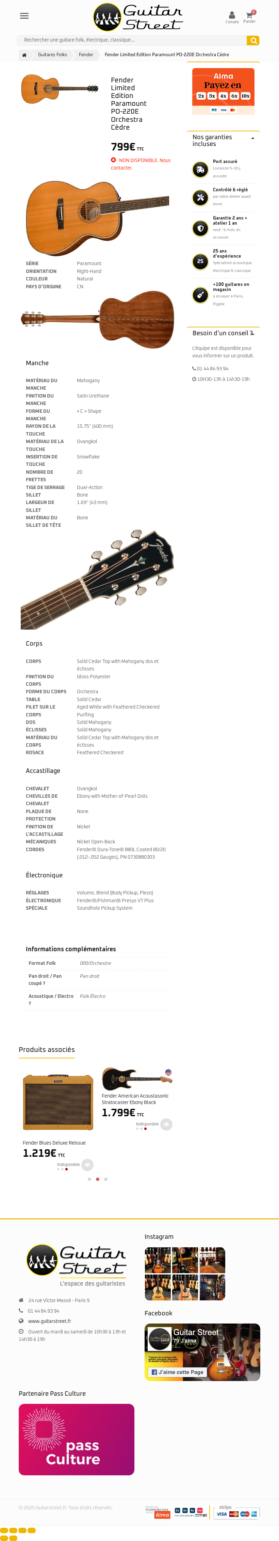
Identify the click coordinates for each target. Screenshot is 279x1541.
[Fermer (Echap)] (32, 1530)
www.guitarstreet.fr (49, 1321)
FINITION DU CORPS (40, 681)
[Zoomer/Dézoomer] (4, 1530)
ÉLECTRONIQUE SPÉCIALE (43, 904)
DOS (30, 722)
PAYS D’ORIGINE (43, 287)
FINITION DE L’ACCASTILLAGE (44, 831)
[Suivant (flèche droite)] (13, 1538)
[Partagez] (22, 1530)
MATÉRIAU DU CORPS (42, 741)
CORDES (35, 849)
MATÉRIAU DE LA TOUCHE (45, 445)
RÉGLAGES (37, 893)
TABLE (33, 699)
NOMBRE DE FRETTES (39, 476)
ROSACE (35, 752)
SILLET (33, 495)
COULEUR (37, 279)
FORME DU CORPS (46, 692)
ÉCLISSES (36, 730)
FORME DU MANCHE (38, 415)
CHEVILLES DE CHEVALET (42, 800)
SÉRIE (32, 263)
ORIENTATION (41, 271)
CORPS (33, 661)
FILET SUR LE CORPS (40, 711)
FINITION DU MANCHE (40, 400)
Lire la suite (87, 1165)
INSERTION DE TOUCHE (42, 461)
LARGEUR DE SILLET (40, 506)
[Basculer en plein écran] (13, 1530)
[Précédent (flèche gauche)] (4, 1538)
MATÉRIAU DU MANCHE (42, 384)
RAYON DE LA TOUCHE (40, 430)
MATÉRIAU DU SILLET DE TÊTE (43, 522)
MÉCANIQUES (41, 842)
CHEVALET (37, 788)
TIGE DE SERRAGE (45, 487)
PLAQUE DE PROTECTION (40, 815)
